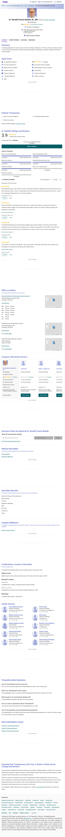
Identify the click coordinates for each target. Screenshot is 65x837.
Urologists (4, 809)
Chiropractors (35, 800)
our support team (40, 787)
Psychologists (47, 807)
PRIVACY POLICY (24, 813)
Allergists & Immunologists (8, 800)
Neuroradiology (6, 454)
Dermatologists (49, 800)
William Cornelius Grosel (16, 615)
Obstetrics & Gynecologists (15, 805)
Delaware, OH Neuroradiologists (10, 731)
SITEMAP (15, 813)
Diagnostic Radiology (7, 456)
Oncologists (25, 805)
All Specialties (21, 809)
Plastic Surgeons (24, 807)
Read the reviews (20, 123)
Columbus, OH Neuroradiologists (10, 725)
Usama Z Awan (43, 631)
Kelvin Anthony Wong (15, 639)
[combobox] (17, 438)
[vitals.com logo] (5, 2)
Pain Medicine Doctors (7, 807)
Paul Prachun (43, 607)
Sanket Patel (23, 368)
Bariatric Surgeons (19, 800)
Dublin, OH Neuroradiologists (9, 728)
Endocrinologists (19, 802)
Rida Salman (42, 615)
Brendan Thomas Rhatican (46, 623)
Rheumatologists (55, 807)
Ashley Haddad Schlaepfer (46, 639)
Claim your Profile (50, 20)
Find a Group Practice (50, 809)
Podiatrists (32, 807)
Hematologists (48, 802)
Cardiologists (28, 800)
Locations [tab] (24, 40)
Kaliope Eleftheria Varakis (16, 623)
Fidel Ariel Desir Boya (15, 631)
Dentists (42, 800)
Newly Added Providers (31, 809)
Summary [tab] (4, 40)
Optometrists (42, 805)
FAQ (10, 813)
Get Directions (5, 303)
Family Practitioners (28, 802)
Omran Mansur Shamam (16, 607)
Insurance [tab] (31, 40)
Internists (55, 802)
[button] (54, 300)
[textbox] (17, 438)
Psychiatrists (39, 807)
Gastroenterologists (39, 802)
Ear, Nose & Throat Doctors (8, 802)
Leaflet (52, 307)
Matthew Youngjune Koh (44, 368)
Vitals (61, 307)
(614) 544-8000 (8, 349)
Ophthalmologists (34, 805)
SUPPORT (4, 813)
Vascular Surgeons (12, 809)
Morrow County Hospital (33, 35)
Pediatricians (16, 807)
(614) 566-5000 (8, 333)
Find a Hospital (41, 809)
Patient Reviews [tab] (14, 40)
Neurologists (4, 805)
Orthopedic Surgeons (51, 805)
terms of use (27, 818)
